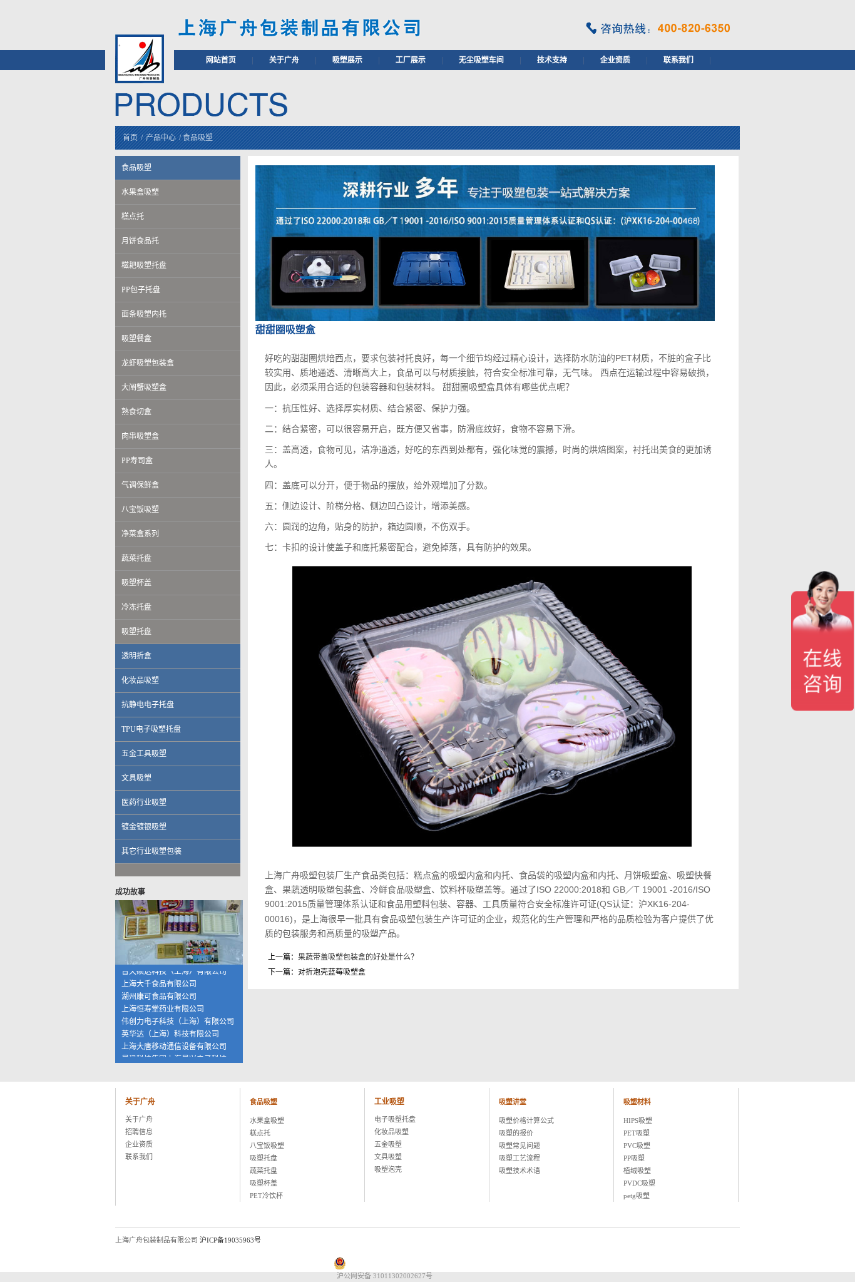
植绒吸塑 (637, 1170)
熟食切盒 (136, 412)
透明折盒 (136, 656)
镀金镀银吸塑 (143, 827)
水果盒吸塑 (140, 192)
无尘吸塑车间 (481, 60)
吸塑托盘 (136, 631)
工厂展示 (411, 60)
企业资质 (615, 60)
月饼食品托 (140, 241)
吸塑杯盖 (136, 582)
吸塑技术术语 (519, 1170)
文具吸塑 (136, 778)
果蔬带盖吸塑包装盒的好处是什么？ (358, 957)
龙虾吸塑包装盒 (147, 363)
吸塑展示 (347, 60)
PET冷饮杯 (266, 1195)
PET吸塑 (636, 1133)
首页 (130, 137)
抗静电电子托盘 (147, 704)
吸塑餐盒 (136, 338)
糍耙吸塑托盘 (143, 265)
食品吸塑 (198, 137)
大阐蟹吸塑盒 (143, 387)
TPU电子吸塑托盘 (151, 729)
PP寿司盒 (137, 460)
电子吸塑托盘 (395, 1119)
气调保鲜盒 (140, 485)
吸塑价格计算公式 (526, 1120)
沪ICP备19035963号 (230, 1240)
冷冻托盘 (136, 607)
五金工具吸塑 (143, 753)
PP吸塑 (634, 1158)
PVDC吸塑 (639, 1183)
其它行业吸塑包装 (151, 851)
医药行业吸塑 (143, 802)
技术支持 (552, 60)
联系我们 (678, 60)
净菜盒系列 (140, 534)
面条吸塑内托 (143, 314)
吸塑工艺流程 (519, 1158)
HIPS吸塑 (637, 1120)
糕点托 (132, 216)
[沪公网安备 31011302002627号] (573, 1263)
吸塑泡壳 (388, 1169)
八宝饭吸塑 (140, 509)
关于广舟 (284, 60)
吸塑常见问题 (519, 1145)
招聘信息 (139, 1132)
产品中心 (161, 137)
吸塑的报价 (516, 1133)
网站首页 (221, 60)
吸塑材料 (637, 1101)
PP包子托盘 (140, 289)
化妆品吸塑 (140, 680)
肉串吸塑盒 (140, 436)
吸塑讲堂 (512, 1101)
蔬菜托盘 (136, 558)
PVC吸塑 (636, 1145)
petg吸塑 (636, 1195)
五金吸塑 (388, 1144)
